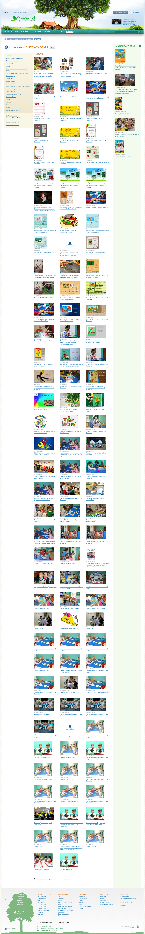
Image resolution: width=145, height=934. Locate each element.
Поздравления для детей (67, 563)
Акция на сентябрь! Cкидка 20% (43, 563)
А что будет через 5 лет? (122, 114)
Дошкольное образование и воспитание (17, 86)
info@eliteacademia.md (12, 122)
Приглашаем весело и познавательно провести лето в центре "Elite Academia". (71, 824)
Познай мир (9, 63)
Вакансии (20, 902)
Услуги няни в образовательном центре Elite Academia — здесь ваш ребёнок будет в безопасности (44, 75)
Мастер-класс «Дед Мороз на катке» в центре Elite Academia (97, 231)
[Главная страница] (5, 39)
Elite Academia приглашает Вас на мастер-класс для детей (44, 453)
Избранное (136, 12)
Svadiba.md (123, 905)
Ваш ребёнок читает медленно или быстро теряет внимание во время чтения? (125, 67)
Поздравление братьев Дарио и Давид (45, 587)
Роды (39, 900)
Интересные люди (63, 914)
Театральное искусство (13, 61)
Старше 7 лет (42, 908)
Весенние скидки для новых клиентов (97, 692)
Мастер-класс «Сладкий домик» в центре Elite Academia (96, 253)
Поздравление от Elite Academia (95, 608)
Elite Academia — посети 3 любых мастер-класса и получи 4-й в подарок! (44, 185)
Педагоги (102, 898)
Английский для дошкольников (15, 58)
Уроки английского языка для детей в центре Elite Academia (45, 432)
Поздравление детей (66, 779)
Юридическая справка (65, 906)
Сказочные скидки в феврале (69, 736)
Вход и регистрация (20, 12)
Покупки (40, 914)
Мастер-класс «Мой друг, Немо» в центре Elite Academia (70, 320)
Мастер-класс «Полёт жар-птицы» (44, 409)
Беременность (42, 898)
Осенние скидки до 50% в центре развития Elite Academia (44, 320)
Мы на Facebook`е (12, 928)
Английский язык (11, 97)
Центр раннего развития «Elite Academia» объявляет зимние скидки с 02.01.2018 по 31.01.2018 (71, 254)
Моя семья (26, 32)
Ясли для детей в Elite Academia (44, 297)
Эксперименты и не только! (123, 157)
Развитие (40, 912)
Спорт (60, 904)
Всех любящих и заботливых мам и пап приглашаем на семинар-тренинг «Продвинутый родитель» (71, 848)
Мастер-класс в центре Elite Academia (97, 162)
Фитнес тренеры (104, 902)
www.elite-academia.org (12, 125)
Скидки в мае (90, 628)
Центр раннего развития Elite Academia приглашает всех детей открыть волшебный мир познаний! (44, 208)
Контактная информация (13, 110)
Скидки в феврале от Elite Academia (97, 207)
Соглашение (20, 896)
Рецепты (59, 32)
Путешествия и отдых (64, 908)
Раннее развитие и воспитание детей (17, 73)
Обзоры (37, 32)
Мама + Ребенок (11, 32)
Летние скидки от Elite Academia (69, 608)
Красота (60, 900)
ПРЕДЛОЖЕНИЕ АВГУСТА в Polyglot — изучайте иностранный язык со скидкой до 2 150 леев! (126, 91)
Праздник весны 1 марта (41, 869)
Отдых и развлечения (85, 906)
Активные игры (10, 76)
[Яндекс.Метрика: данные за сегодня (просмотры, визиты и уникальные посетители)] (68, 927)
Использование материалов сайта (47, 930)
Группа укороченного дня (13, 94)
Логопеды (103, 900)
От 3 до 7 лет (42, 906)
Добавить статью (121, 12)
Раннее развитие (11, 84)
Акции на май (38, 846)
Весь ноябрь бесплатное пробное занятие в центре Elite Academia (70, 276)
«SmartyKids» (118, 63)
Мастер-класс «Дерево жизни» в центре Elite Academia (44, 365)
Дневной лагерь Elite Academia (69, 692)
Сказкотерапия (10, 81)
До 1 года (41, 902)
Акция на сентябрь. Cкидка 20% (69, 801)
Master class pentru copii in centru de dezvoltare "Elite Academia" (71, 208)
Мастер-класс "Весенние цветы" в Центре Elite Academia (70, 410)
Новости (19, 900)
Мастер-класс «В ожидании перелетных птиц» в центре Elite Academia (95, 387)
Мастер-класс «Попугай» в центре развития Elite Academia (96, 341)
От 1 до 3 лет (42, 904)
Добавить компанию (46, 922)
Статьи (8, 99)
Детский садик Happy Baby (42, 714)
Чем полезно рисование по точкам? (96, 73)
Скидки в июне (38, 628)
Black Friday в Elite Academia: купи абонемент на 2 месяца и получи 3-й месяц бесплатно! (71, 75)
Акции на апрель (91, 846)
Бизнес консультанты (106, 904)
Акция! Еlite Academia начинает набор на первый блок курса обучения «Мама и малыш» (97, 565)
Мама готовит (124, 896)
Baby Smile (117, 132)
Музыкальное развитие (13, 89)
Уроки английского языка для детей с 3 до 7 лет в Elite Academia (45, 499)
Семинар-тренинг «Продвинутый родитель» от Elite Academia (95, 823)
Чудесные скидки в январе (42, 757)
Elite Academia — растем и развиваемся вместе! (68, 231)
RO (8, 12)
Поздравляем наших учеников (69, 628)
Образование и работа (65, 902)
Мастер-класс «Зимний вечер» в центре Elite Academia (44, 253)
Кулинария (61, 916)
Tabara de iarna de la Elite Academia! (70, 97)
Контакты (20, 904)
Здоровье (61, 898)
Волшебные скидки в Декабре (43, 779)
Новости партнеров (125, 46)
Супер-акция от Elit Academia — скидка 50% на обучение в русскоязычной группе (69, 342)
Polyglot (117, 87)
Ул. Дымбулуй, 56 (11, 116)
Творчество (9, 78)
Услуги (70, 32)
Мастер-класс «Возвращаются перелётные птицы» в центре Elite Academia (44, 387)
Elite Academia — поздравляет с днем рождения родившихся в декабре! (45, 276)
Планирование (42, 896)
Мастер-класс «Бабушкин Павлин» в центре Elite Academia (45, 231)
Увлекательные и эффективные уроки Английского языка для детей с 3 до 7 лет (71, 454)
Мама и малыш (10, 91)
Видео (8, 107)
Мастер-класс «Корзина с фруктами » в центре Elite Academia (97, 276)
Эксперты (48, 32)
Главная (8, 56)
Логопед (8, 66)
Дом (59, 896)
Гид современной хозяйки (128, 898)
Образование (83, 898)
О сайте (19, 898)
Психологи (103, 896)
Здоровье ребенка (43, 910)
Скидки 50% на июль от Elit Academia (45, 341)
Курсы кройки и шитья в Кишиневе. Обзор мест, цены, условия (129, 22)
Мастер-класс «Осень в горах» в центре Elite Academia (70, 298)
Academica (117, 111)
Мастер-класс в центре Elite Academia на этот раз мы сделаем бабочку (71, 365)
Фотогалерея (10, 105)
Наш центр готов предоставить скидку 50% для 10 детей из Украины (97, 97)
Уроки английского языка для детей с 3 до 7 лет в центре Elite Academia (45, 542)
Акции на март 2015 (66, 869)
